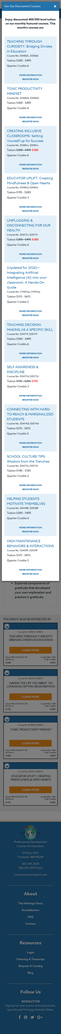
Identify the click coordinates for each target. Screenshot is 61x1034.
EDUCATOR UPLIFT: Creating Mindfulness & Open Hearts (30, 181)
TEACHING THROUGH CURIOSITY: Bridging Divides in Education (29, 46)
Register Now (30, 79)
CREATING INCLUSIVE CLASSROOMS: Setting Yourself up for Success (25, 136)
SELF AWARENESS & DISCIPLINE (22, 369)
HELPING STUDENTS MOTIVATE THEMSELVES (26, 501)
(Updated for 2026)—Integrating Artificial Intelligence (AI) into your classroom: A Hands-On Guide (27, 277)
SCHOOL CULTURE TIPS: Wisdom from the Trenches (28, 459)
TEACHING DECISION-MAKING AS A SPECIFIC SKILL (30, 327)
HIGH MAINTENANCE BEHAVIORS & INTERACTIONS (30, 544)
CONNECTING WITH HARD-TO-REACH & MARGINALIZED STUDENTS (30, 414)
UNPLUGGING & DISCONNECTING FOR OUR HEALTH (28, 225)
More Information (30, 75)
